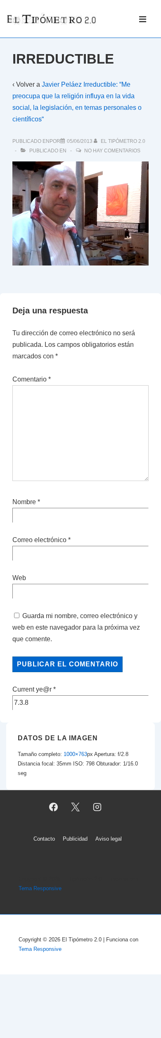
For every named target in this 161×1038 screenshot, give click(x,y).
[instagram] (97, 807)
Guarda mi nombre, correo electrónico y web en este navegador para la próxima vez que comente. (76, 627)
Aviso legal (108, 839)
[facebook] (54, 807)
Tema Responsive (40, 888)
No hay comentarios (112, 151)
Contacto (44, 839)
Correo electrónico (39, 539)
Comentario (31, 379)
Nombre (24, 501)
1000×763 (75, 754)
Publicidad (75, 839)
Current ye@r (34, 689)
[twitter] (75, 807)
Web (19, 577)
